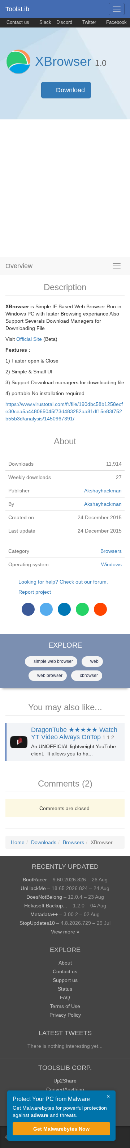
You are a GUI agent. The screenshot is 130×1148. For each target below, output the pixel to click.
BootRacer (35, 879)
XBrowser (63, 61)
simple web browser (52, 661)
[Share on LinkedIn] (64, 609)
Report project (34, 592)
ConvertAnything (65, 1089)
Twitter (88, 22)
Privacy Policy (65, 1015)
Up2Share (65, 1081)
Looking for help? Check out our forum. (63, 582)
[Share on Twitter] (46, 609)
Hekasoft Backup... (45, 905)
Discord (64, 22)
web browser (49, 675)
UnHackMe (33, 888)
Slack (44, 22)
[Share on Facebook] (28, 609)
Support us (65, 980)
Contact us (17, 22)
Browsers (111, 551)
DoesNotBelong (44, 897)
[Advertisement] (65, 188)
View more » (65, 932)
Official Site (29, 339)
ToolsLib (17, 9)
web (94, 661)
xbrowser (88, 675)
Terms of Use (65, 1006)
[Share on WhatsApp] (82, 609)
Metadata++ (44, 914)
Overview (18, 266)
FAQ (65, 997)
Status (65, 989)
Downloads (43, 842)
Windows (111, 564)
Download (69, 90)
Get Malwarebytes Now (61, 1129)
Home (18, 842)
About (65, 963)
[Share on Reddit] (100, 609)
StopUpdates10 (37, 923)
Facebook (116, 22)
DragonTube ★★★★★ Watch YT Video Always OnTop (74, 733)
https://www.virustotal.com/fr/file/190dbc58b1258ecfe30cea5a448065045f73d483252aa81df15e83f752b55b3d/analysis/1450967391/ (64, 411)
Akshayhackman (103, 490)
